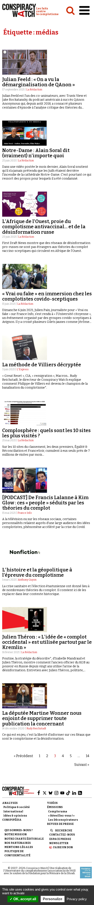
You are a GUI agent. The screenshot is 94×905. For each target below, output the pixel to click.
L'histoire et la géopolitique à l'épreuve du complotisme (37, 572)
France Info (24, 512)
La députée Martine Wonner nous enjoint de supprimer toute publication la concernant (42, 718)
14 (87, 756)
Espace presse (60, 839)
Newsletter (58, 843)
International (13, 811)
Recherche (63, 830)
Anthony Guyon (27, 579)
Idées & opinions (15, 815)
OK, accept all (24, 899)
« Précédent (23, 756)
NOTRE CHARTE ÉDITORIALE (24, 838)
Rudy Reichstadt (36, 728)
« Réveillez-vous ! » (61, 815)
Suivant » (81, 765)
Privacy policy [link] (77, 899)
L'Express (23, 369)
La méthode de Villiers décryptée (41, 365)
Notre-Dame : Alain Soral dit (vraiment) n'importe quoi (36, 153)
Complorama (57, 811)
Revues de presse (60, 823)
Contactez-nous (62, 834)
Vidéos (52, 803)
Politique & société (16, 807)
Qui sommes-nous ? (18, 830)
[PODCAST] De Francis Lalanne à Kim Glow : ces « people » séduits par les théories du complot (45, 503)
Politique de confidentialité (17, 853)
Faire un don (63, 847)
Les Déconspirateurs (63, 819)
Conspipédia (11, 819)
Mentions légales (18, 847)
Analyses (10, 803)
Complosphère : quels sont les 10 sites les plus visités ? (46, 433)
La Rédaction (34, 89)
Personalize (52, 899)
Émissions (55, 807)
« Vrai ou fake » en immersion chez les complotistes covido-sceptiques (47, 296)
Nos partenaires (17, 842)
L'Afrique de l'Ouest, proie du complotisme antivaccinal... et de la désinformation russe (43, 226)
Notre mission (15, 834)
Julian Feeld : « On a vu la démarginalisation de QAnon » (38, 82)
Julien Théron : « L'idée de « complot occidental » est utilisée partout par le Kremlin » (47, 642)
